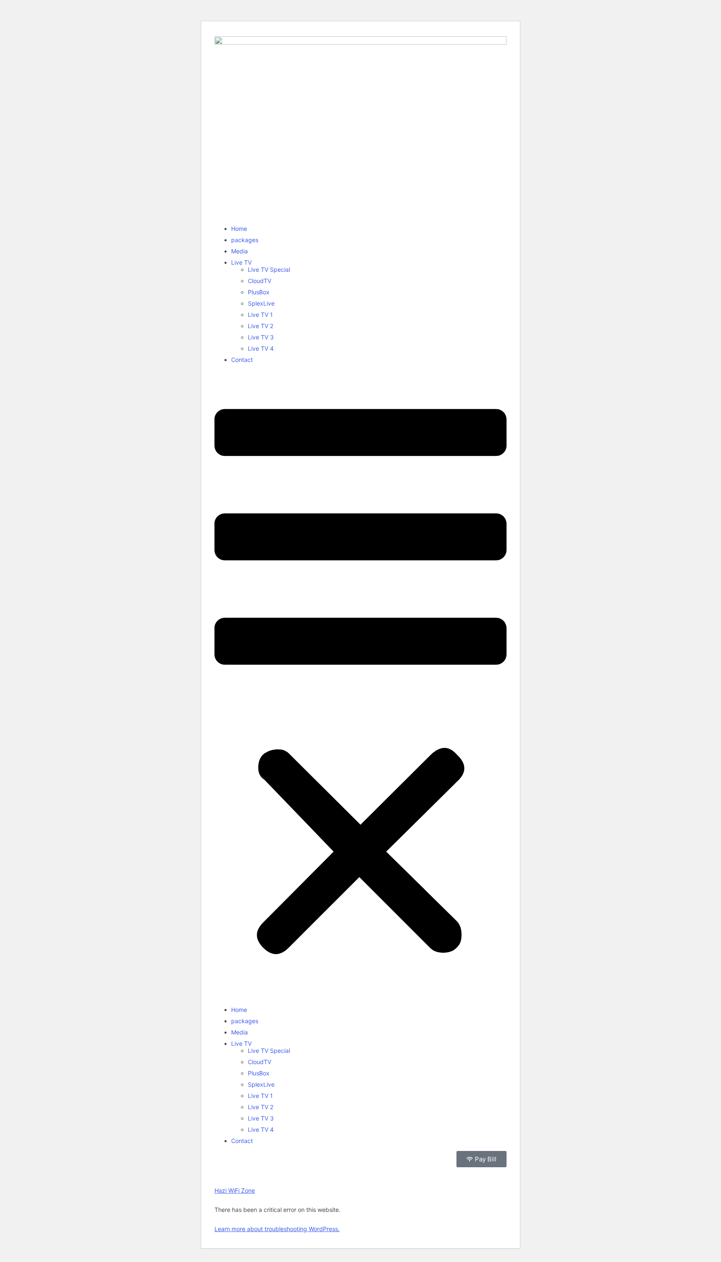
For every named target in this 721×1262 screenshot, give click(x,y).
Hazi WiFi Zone (234, 1190)
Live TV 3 (261, 337)
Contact (242, 359)
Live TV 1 (260, 314)
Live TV (241, 262)
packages (244, 239)
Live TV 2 (260, 325)
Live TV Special (269, 269)
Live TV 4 (261, 348)
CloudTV (259, 280)
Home (239, 228)
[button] (360, 684)
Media (239, 251)
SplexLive (261, 303)
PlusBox (259, 292)
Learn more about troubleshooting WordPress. (277, 1228)
